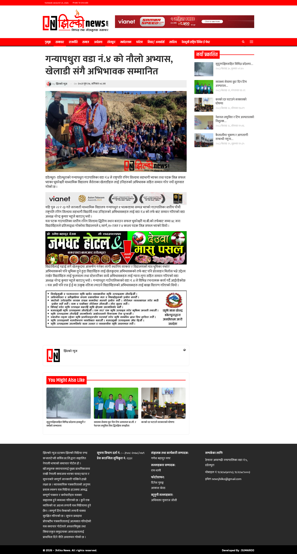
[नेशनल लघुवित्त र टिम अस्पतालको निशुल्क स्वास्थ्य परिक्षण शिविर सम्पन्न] (203, 122)
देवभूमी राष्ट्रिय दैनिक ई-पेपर (196, 42)
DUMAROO (247, 550)
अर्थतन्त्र (98, 42)
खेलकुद (111, 42)
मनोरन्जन (125, 42)
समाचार (60, 42)
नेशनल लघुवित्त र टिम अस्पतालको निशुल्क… (235, 119)
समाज (85, 42)
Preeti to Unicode (80, 2)
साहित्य (173, 42)
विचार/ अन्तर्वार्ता (156, 42)
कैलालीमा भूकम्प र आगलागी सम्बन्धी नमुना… (232, 137)
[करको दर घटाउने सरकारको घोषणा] (163, 403)
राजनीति (73, 42)
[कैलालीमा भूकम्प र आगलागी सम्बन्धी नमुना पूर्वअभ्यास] (203, 140)
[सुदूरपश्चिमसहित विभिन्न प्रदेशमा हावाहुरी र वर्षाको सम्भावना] (68, 403)
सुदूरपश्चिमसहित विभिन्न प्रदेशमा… (234, 64)
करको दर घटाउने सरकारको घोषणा (231, 101)
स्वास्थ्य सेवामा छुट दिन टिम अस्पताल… (231, 83)
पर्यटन (139, 42)
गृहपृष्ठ (48, 42)
